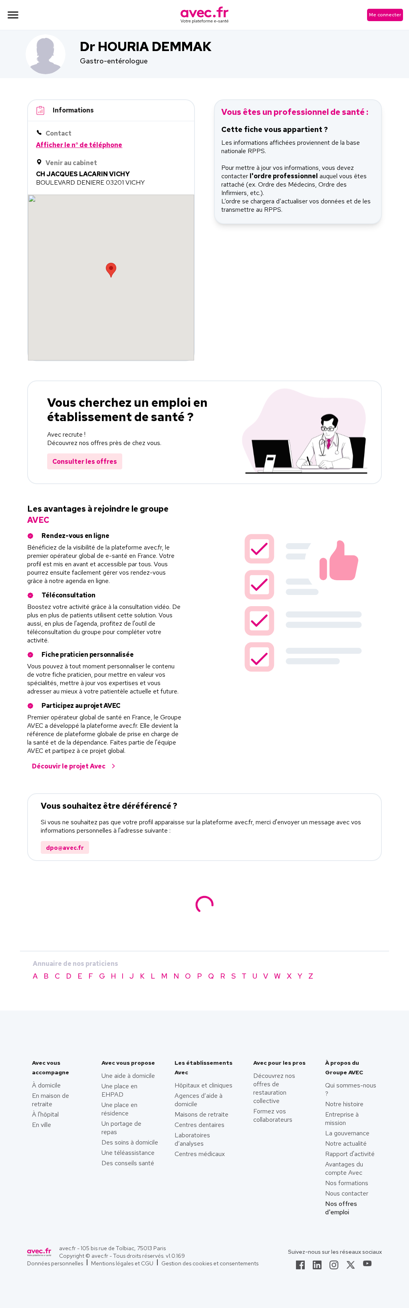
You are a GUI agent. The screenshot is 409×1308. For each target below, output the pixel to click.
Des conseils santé (127, 1163)
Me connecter (385, 15)
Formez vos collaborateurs (272, 1115)
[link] (300, 1267)
